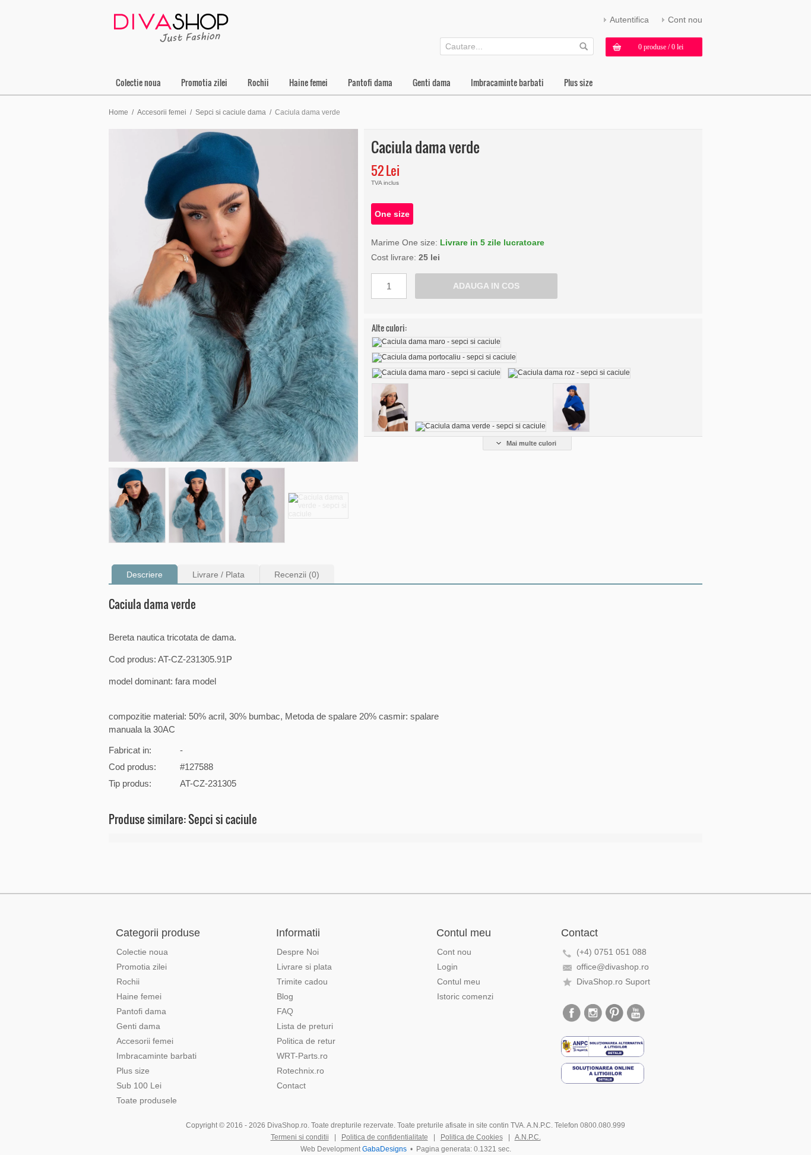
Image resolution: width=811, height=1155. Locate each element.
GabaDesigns (384, 1149)
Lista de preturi (305, 1026)
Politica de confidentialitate (384, 1137)
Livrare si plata (304, 966)
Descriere (144, 574)
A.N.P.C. (528, 1137)
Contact (291, 1085)
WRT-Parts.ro (302, 1056)
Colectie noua (138, 82)
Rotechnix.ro (300, 1070)
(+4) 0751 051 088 (611, 952)
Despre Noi (298, 952)
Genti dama (432, 82)
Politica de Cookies (472, 1137)
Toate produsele (146, 1100)
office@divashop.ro (612, 966)
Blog (285, 996)
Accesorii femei (161, 112)
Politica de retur (306, 1041)
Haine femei (308, 82)
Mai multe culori (531, 443)
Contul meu (458, 981)
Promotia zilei (204, 82)
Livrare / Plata (218, 574)
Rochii (258, 82)
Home (118, 112)
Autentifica (629, 19)
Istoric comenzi (465, 996)
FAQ (285, 1011)
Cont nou (685, 19)
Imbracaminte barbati (507, 82)
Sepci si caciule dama (230, 112)
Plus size (578, 82)
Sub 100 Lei (138, 1085)
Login (447, 966)
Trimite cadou (302, 981)
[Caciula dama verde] (233, 295)
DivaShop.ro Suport (613, 981)
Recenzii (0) (296, 574)
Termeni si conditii (300, 1137)
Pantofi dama (370, 82)
